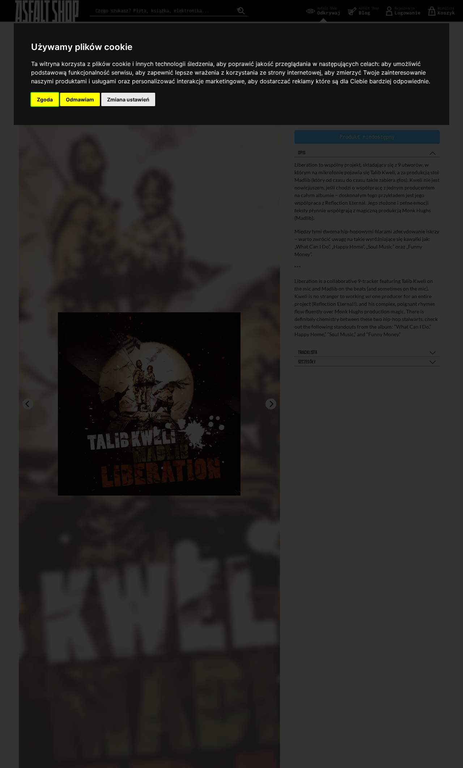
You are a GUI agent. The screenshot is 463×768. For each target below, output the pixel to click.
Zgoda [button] (45, 99)
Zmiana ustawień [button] (128, 99)
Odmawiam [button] (80, 99)
